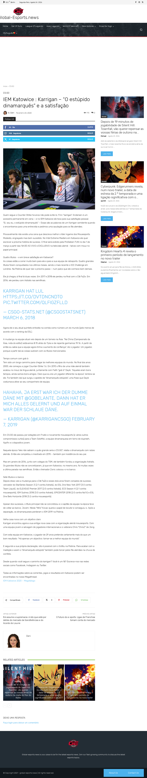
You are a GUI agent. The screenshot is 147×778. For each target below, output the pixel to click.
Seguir (90, 133)
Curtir (90, 127)
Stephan (104, 262)
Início (5, 86)
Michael (103, 136)
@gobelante (39, 398)
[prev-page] (5, 705)
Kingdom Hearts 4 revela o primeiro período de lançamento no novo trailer (80, 695)
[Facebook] (136, 2)
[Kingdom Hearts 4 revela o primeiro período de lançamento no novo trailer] (80, 682)
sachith (103, 201)
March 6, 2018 (19, 317)
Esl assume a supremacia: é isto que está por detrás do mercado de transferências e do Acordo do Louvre (24, 620)
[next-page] (9, 705)
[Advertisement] (73, 60)
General (17, 681)
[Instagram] (139, 2)
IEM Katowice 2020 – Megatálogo (19, 580)
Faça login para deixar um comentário (21, 722)
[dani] (5, 113)
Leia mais (107, 154)
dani (12, 113)
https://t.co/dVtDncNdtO (33, 296)
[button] (141, 29)
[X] (142, 2)
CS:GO (11, 86)
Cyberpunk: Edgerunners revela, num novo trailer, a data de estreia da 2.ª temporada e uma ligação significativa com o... (122, 192)
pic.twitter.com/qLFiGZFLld (35, 302)
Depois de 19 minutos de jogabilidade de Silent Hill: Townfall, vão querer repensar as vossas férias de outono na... (122, 127)
